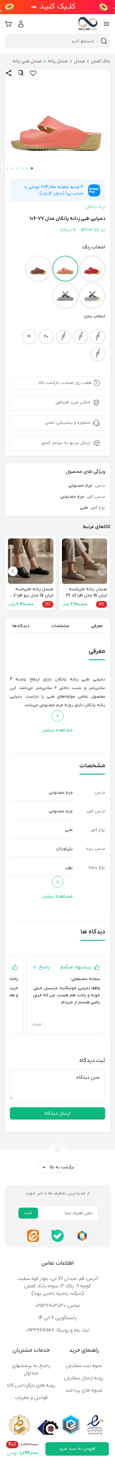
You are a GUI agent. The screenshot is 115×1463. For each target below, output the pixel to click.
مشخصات (60, 626)
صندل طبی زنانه (27, 61)
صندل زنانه (58, 61)
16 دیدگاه (68, 230)
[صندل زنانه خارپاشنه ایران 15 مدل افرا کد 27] (84, 561)
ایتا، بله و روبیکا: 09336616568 (57, 1330)
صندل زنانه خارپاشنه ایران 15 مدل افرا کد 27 (86, 592)
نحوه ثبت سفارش (84, 1366)
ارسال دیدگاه (57, 1113)
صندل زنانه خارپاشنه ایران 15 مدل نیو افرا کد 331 (32, 592)
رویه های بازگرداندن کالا (31, 1385)
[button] (32, 168)
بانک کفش (100, 61)
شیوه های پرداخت (83, 1390)
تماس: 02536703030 (57, 1306)
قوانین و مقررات (31, 1398)
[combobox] (53, 41)
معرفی (97, 626)
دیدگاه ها (20, 626)
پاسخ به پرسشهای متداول (31, 1369)
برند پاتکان (95, 207)
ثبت (28, 1213)
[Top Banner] (57, 7)
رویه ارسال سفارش (83, 1378)
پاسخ (44, 967)
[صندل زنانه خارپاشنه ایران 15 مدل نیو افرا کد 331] (30, 561)
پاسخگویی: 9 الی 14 (57, 1318)
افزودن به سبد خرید (77, 1449)
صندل (79, 61)
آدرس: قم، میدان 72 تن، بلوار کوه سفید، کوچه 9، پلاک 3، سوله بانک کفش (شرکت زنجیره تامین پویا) (57, 1286)
